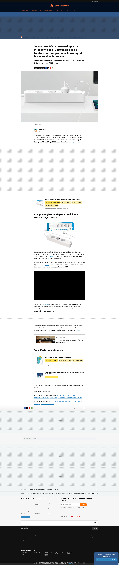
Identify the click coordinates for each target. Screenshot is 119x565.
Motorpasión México (69, 553)
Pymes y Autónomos (91, 537)
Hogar (49, 503)
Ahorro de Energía (25, 511)
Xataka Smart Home (24, 541)
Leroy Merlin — (78, 360)
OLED (51, 37)
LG (47, 37)
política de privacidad (79, 507)
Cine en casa (37, 513)
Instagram (74, 516)
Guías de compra (25, 10)
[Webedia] (95, 1)
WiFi (66, 37)
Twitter (48, 68)
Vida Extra (35, 537)
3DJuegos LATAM (36, 552)
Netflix (33, 37)
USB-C (47, 265)
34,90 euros (76, 142)
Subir (94, 528)
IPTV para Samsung (91, 493)
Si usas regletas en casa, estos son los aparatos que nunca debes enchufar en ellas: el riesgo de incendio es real (69, 340)
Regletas (75, 408)
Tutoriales (37, 507)
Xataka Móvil (24, 537)
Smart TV (50, 511)
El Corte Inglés (67, 408)
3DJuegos (35, 535)
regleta (46, 304)
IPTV (63, 493)
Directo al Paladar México (59, 553)
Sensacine (46, 535)
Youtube (72, 516)
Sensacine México (48, 552)
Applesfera (23, 539)
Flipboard (50, 68)
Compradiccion (81, 539)
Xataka (22, 535)
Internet (43, 37)
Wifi (49, 513)
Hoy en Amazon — (51, 360)
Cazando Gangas (36, 10)
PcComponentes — (52, 205)
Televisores (24, 503)
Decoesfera (80, 537)
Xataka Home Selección (59, 5)
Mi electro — (76, 202)
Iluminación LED (38, 511)
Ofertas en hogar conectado (51, 10)
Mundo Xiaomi (24, 543)
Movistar (81, 37)
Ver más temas (25, 517)
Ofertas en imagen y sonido (68, 10)
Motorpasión (69, 535)
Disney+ (38, 37)
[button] (42, 129)
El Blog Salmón (92, 535)
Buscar (95, 523)
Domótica (41, 408)
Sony (62, 37)
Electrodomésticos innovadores (39, 503)
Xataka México (24, 552)
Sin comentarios (40, 68)
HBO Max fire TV (34, 493)
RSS (77, 516)
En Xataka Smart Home (60, 337)
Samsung (57, 37)
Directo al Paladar (59, 535)
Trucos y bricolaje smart (52, 507)
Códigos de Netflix (56, 493)
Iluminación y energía (26, 507)
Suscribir (83, 504)
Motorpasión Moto (71, 537)
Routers (23, 513)
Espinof (45, 537)
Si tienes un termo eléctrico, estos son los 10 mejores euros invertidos (44, 489)
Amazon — (66, 202)
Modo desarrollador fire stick (78, 493)
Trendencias (80, 535)
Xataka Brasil (24, 554)
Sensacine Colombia (46, 555)
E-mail (52, 68)
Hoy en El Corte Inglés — (53, 202)
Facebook (46, 68)
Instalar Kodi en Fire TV (45, 493)
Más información (69, 563)
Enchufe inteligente (73, 37)
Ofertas (60, 408)
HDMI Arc (68, 493)
